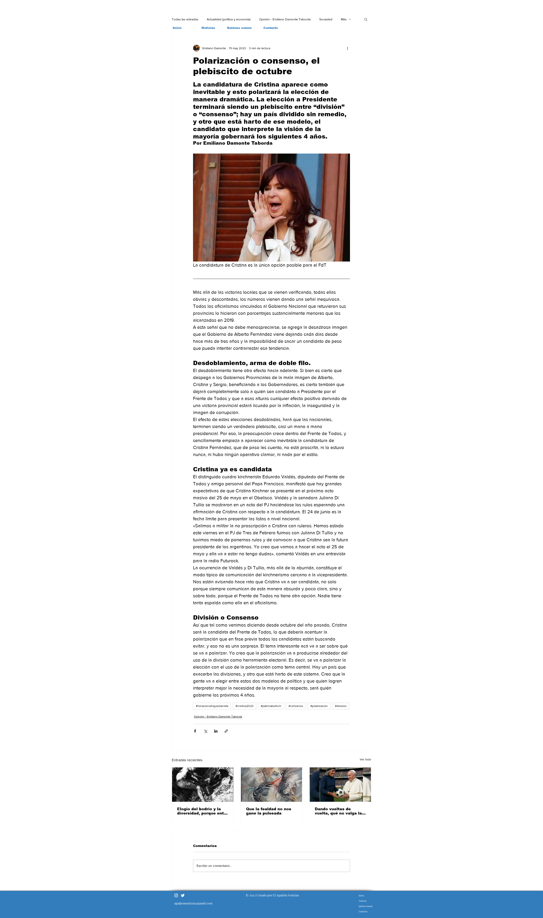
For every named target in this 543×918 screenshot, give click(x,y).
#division (341, 706)
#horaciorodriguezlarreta (212, 706)
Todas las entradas (185, 19)
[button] (366, 19)
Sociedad (325, 19)
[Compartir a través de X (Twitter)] (205, 731)
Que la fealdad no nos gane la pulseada (268, 811)
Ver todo (365, 759)
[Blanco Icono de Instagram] (176, 895)
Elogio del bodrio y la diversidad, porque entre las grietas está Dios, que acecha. (202, 811)
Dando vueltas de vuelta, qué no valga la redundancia (338, 811)
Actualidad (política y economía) (229, 19)
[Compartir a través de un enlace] (226, 731)
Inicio (361, 895)
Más (344, 19)
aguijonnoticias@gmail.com (193, 903)
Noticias (362, 900)
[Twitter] (182, 895)
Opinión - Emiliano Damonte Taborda (285, 19)
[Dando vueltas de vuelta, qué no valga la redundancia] (340, 784)
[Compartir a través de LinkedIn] (216, 731)
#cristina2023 (244, 706)
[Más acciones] (347, 48)
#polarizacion (319, 706)
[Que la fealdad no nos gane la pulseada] (271, 784)
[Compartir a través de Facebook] (195, 731)
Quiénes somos (365, 906)
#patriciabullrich (271, 706)
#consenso (295, 706)
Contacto (363, 911)
